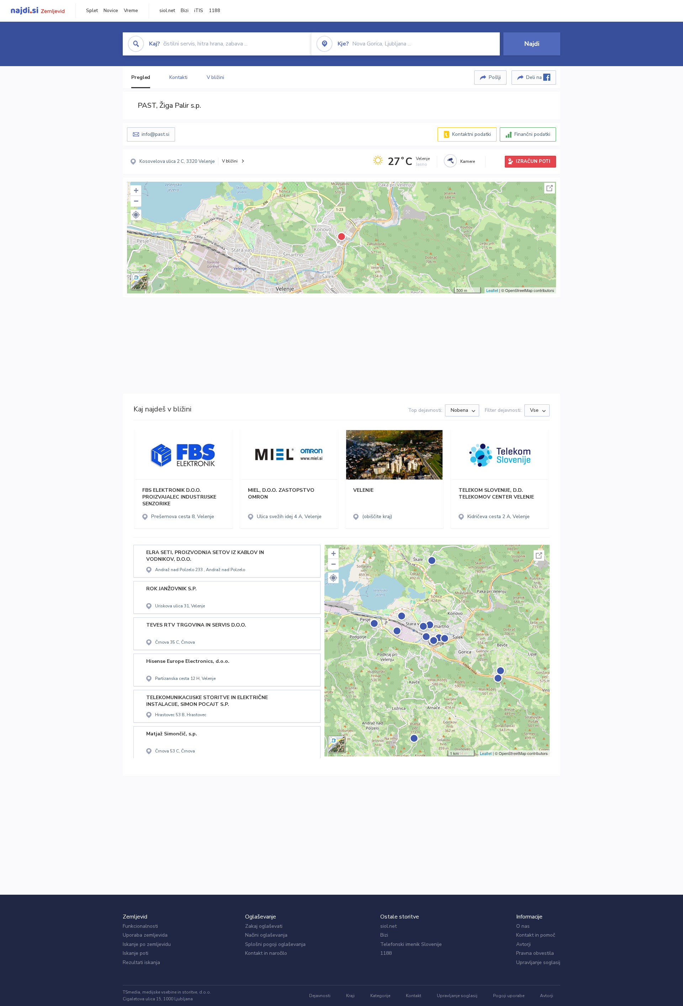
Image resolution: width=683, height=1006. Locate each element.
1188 (214, 10)
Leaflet (492, 290)
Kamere (467, 161)
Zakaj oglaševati (263, 926)
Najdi (531, 43)
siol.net (167, 10)
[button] (136, 214)
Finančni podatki (532, 134)
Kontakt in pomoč (535, 935)
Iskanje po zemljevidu (147, 944)
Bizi (185, 10)
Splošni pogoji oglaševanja (275, 944)
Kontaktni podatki (471, 134)
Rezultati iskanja (141, 962)
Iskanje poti (135, 953)
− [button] (136, 201)
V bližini (215, 77)
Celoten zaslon (549, 188)
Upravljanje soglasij (538, 962)
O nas (523, 926)
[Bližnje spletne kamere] (450, 160)
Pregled (140, 77)
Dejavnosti (319, 996)
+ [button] (136, 190)
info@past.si (155, 134)
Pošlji (495, 77)
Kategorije (380, 996)
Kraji (350, 996)
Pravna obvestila (535, 953)
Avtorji (523, 944)
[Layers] (139, 281)
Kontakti (178, 77)
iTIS (198, 10)
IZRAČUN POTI (533, 161)
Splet (92, 10)
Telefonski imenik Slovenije (411, 944)
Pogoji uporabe (508, 996)
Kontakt (413, 996)
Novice (111, 10)
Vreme (131, 10)
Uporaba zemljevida (145, 935)
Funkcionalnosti (140, 926)
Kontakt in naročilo (266, 953)
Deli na (534, 77)
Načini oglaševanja (266, 935)
